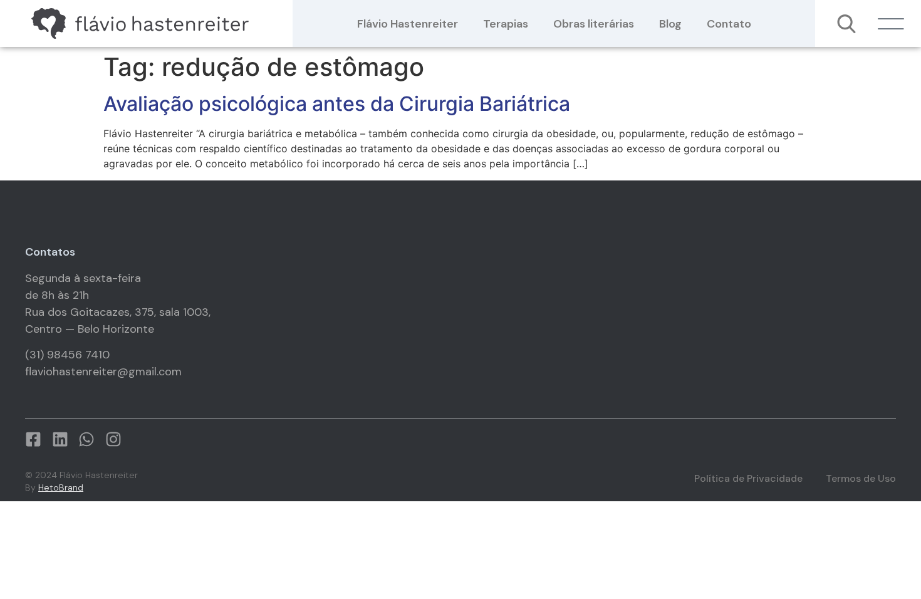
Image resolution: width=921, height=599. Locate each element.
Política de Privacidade (748, 478)
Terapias (505, 23)
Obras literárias (593, 23)
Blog (670, 23)
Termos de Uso (861, 478)
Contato (729, 23)
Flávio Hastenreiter (407, 23)
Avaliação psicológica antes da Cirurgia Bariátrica (336, 103)
